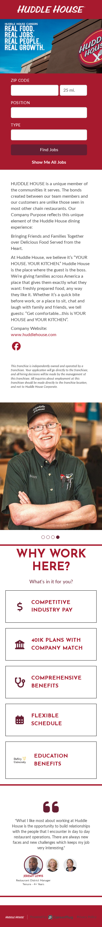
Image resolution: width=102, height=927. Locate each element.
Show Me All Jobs (49, 162)
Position (20, 103)
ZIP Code (20, 81)
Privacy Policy (87, 917)
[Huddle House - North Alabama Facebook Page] (16, 346)
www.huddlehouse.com (33, 335)
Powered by (38, 917)
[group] (51, 466)
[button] (43, 537)
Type (16, 125)
